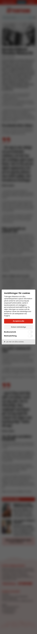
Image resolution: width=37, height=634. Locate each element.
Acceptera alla (18, 321)
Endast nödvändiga (18, 327)
